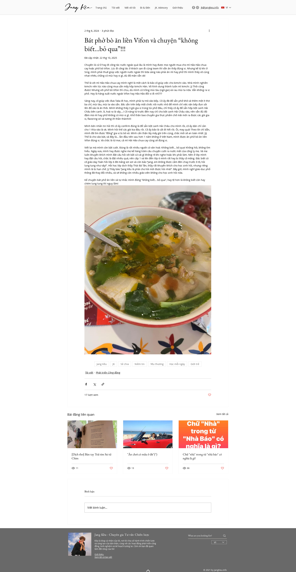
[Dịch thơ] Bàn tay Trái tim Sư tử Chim (91, 456)
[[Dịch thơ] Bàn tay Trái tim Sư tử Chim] (92, 434)
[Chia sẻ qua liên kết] (102, 384)
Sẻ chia (125, 364)
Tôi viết (89, 372)
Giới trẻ (195, 364)
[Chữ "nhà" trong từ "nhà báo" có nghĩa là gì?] (203, 434)
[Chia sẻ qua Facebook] (86, 384)
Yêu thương (157, 364)
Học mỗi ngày (177, 364)
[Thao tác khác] (209, 31)
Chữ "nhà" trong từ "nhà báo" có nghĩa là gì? (202, 456)
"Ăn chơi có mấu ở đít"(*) (142, 454)
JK (114, 364)
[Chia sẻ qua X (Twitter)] (94, 384)
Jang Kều (102, 364)
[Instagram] (197, 7)
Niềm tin (140, 364)
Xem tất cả (222, 414)
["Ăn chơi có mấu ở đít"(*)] (148, 434)
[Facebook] (193, 7)
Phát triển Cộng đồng (108, 372)
